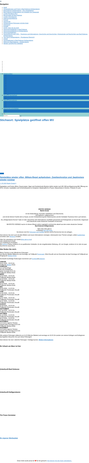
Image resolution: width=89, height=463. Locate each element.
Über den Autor (47, 230)
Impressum (6, 24)
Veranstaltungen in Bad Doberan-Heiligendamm (18, 40)
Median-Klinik (12, 255)
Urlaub (5, 39)
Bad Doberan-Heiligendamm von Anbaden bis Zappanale (21, 12)
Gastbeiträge (81, 235)
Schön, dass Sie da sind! (11, 28)
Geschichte (6, 21)
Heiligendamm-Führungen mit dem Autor (16, 23)
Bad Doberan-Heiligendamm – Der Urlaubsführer (18, 10)
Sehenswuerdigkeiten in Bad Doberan (15, 29)
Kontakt (5, 26)
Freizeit (5, 20)
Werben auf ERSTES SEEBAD (13, 43)
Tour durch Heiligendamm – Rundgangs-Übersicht (18, 37)
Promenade (40, 254)
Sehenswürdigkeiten (9, 32)
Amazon (4, 244)
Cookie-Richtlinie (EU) (10, 13)
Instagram (42, 258)
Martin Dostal (11, 183)
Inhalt (5, 7)
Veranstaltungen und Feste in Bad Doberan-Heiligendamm (21, 9)
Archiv (2, 173)
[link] (44, 340)
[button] (4, 114)
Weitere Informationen (46, 340)
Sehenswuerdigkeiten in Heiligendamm (15, 31)
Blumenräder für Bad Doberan (12, 15)
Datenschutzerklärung (10, 18)
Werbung (12, 236)
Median (9, 265)
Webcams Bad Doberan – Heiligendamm (16, 42)
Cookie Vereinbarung (10, 17)
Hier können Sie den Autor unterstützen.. (59, 461)
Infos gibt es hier (26, 239)
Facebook (34, 258)
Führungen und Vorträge (36, 232)
